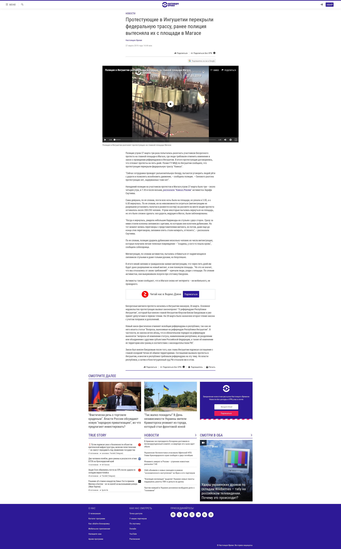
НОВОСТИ (151, 435)
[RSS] (204, 514)
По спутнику (134, 523)
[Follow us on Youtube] (185, 514)
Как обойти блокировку (99, 523)
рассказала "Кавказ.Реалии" (177, 190)
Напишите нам (94, 534)
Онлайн (132, 529)
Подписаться (191, 294)
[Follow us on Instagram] (191, 514)
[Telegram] (321, 5)
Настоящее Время (134, 40)
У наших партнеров (138, 518)
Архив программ (95, 539)
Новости (130, 13)
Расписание (134, 539)
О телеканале (94, 513)
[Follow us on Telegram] (198, 514)
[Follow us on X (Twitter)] (179, 514)
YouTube (133, 534)
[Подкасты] (210, 514)
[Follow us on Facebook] (173, 514)
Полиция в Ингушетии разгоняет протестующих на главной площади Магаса (147, 70)
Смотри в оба (211, 435)
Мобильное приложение (99, 529)
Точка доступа (135, 513)
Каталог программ (96, 518)
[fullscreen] (236, 139)
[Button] (181, 53)
